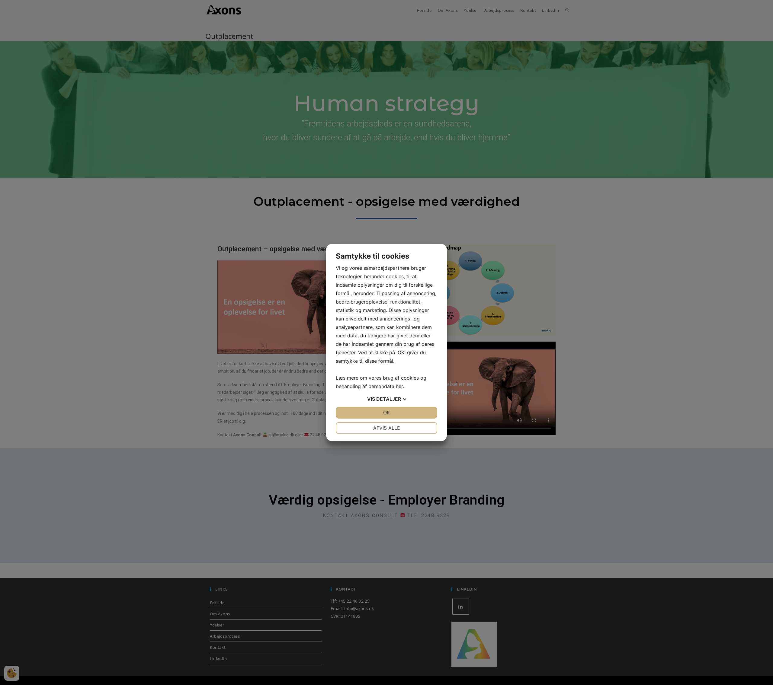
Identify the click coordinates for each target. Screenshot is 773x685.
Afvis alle (386, 428)
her (399, 386)
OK (386, 412)
